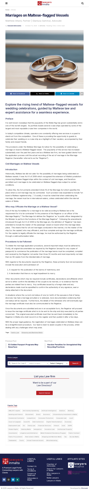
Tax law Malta (74, 437)
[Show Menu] (6, 3)
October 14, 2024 (31, 26)
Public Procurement (15, 437)
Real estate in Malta (32, 437)
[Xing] (17, 480)
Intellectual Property (65, 429)
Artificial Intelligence (49, 410)
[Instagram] (9, 480)
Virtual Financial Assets (35, 440)
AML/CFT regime (14, 410)
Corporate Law (61, 418)
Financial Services (44, 425)
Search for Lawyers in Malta (55, 470)
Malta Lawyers (53, 478)
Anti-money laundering (31, 410)
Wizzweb (84, 488)
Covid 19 (27, 422)
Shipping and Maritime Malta (32, 332)
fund (63, 425)
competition (31, 418)
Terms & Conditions (31, 470)
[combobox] (18, 363)
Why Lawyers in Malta (53, 474)
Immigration (38, 429)
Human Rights (13, 429)
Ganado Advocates (14, 26)
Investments (13, 433)
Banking (70, 410)
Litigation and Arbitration (29, 433)
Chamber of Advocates (52, 465)
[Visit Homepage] (44, 3)
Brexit (38, 414)
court (71, 418)
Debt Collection (38, 422)
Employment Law (14, 425)
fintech (56, 425)
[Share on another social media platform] (82, 93)
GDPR (70, 425)
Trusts (21, 440)
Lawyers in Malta (54, 481)
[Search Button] (82, 3)
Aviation (62, 410)
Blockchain (29, 414)
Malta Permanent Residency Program (53, 433)
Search (75, 363)
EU (24, 425)
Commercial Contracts (16, 418)
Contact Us (31, 466)
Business (46, 414)
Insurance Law (50, 429)
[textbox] (38, 363)
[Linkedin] (13, 480)
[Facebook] (4, 480)
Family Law (15, 332)
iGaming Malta (26, 429)
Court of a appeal (15, 422)
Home (7, 10)
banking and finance (16, 414)
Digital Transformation (54, 422)
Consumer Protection (45, 418)
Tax (65, 437)
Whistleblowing (51, 440)
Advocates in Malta (32, 479)
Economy (68, 422)
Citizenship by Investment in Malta (65, 414)
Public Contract (74, 433)
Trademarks (12, 440)
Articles (13, 10)
